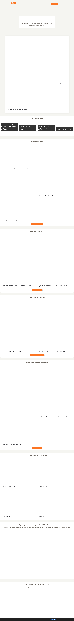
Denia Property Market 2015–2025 (55, 310)
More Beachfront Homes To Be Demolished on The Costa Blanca (55, 244)
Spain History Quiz (19, 503)
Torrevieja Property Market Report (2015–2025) (19, 338)
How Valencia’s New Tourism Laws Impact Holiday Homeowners (19, 540)
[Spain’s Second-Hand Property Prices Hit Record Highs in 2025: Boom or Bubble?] (55, 272)
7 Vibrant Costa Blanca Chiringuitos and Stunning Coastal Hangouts (19, 154)
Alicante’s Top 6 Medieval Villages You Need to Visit (22, 46)
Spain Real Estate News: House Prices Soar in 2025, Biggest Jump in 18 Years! (19, 244)
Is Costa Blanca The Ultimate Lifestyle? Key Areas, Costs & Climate (55, 154)
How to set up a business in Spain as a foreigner (22, 97)
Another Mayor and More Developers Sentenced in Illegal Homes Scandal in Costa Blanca (52, 71)
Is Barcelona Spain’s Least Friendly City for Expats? (52, 46)
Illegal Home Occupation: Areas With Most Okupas (55, 375)
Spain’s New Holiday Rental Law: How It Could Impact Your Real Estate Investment (55, 540)
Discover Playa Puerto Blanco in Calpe (55, 182)
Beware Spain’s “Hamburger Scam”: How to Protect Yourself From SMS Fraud (19, 375)
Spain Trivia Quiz (55, 503)
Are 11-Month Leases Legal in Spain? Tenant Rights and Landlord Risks (19, 272)
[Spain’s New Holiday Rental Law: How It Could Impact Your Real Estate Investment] (54, 541)
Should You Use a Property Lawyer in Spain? (44, 128)
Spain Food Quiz (55, 473)
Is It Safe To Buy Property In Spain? (55, 564)
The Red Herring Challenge (19, 473)
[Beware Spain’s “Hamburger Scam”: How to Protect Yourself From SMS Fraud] (19, 376)
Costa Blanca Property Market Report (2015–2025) (19, 310)
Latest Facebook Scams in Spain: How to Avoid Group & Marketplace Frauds (55, 403)
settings (46, 619)
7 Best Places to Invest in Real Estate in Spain (19, 564)
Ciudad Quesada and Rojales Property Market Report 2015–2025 (55, 338)
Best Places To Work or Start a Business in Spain (19, 600)
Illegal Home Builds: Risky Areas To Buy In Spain (19, 431)
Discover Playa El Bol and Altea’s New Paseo (19, 208)
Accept (53, 619)
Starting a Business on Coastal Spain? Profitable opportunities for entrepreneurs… (55, 599)
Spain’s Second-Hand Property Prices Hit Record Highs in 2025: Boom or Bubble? (55, 271)
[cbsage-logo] (13, 0)
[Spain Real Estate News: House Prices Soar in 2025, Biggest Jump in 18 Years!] (19, 245)
